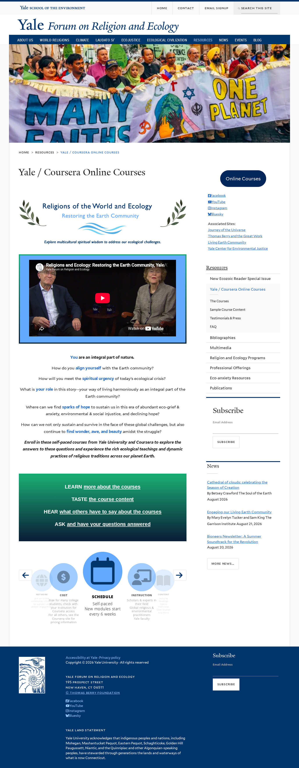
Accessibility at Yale (81, 658)
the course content (111, 499)
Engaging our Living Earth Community (239, 512)
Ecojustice (130, 39)
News (223, 39)
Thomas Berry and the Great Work (235, 236)
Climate (82, 39)
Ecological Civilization (167, 39)
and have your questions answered (109, 524)
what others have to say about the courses (111, 512)
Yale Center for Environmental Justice (238, 248)
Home (24, 152)
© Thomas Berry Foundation (93, 693)
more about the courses (112, 487)
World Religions (54, 39)
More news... (222, 563)
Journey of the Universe (227, 230)
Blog (257, 39)
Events (241, 39)
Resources (203, 39)
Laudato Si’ (105, 39)
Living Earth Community (227, 242)
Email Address (223, 422)
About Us (25, 39)
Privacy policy (109, 658)
